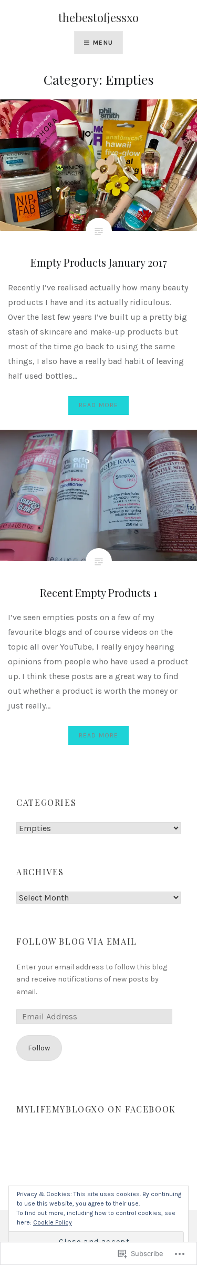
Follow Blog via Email (76, 941)
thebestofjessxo (98, 17)
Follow (39, 1048)
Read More (99, 405)
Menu (103, 42)
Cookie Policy (52, 1222)
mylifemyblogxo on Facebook (96, 1109)
